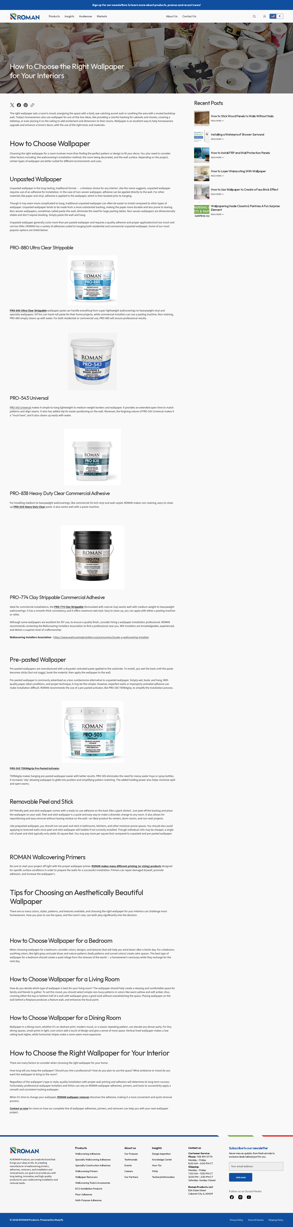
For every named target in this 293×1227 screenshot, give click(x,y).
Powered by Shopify (51, 1219)
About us (130, 1148)
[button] (254, 16)
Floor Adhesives (83, 1194)
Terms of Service (256, 1220)
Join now (241, 1177)
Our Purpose (131, 1153)
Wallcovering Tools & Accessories (92, 1182)
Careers (128, 1171)
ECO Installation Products (88, 1188)
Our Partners (131, 1177)
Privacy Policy (236, 1220)
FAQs (155, 1171)
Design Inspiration (161, 1153)
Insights (157, 1148)
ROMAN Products (29, 1219)
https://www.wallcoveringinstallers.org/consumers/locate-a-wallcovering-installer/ (101, 637)
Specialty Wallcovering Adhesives (93, 1159)
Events (128, 1165)
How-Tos (156, 1165)
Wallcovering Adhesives (87, 1153)
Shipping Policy (275, 1220)
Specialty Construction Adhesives (92, 1165)
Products (81, 1148)
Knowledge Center (162, 1159)
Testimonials (130, 1159)
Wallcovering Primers (86, 1171)
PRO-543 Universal (20, 408)
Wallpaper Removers (86, 1177)
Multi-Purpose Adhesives (88, 1200)
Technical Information (163, 1177)
